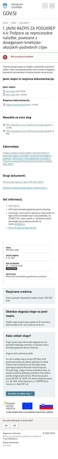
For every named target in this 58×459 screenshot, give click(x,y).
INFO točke (13, 206)
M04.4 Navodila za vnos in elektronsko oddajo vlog (27, 125)
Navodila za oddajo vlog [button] (19, 393)
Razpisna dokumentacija (16, 105)
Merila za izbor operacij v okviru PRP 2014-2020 (22, 182)
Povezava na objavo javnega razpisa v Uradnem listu (24, 188)
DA (6, 425)
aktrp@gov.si (19, 224)
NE (14, 425)
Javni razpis (10, 91)
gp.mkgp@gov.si (11, 438)
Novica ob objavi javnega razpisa (21, 228)
